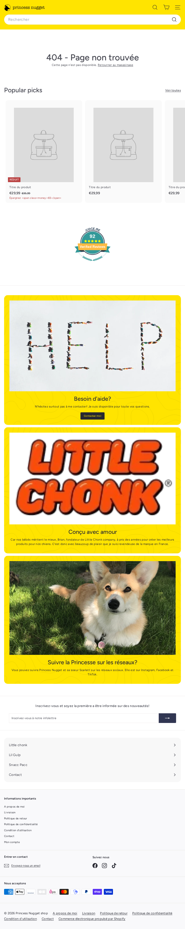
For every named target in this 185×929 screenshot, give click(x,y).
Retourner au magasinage (115, 65)
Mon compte (12, 842)
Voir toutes (173, 90)
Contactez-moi (92, 415)
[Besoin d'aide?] (92, 345)
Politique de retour (15, 818)
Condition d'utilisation (18, 830)
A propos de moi (14, 806)
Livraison (10, 812)
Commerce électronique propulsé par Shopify (92, 919)
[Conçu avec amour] (92, 478)
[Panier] (166, 7)
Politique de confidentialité (21, 824)
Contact (9, 836)
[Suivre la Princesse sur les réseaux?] (92, 608)
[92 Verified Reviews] (92, 263)
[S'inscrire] (167, 718)
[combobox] (92, 19)
